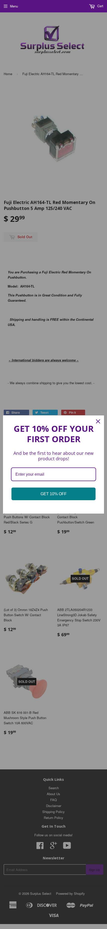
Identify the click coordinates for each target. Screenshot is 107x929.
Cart (99, 5)
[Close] (98, 421)
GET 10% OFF (54, 494)
